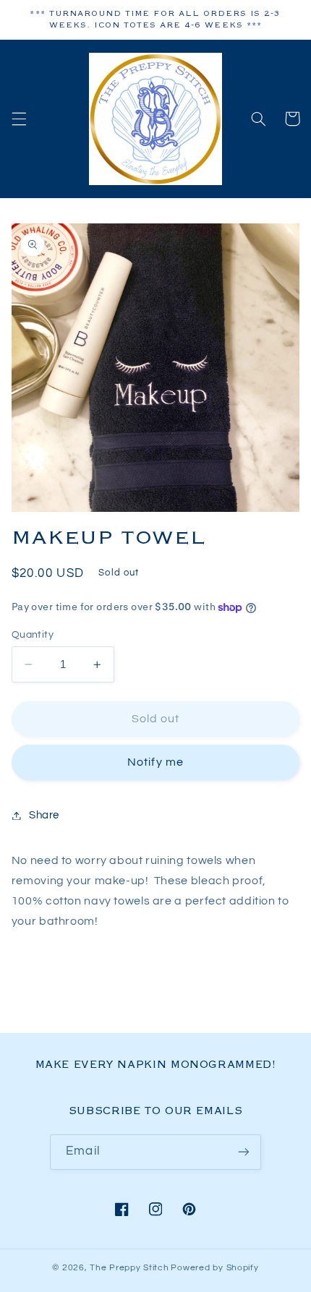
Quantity (33, 635)
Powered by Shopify (214, 1268)
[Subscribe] (243, 1152)
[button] (18, 118)
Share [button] (44, 815)
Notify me (155, 762)
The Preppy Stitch (129, 1268)
